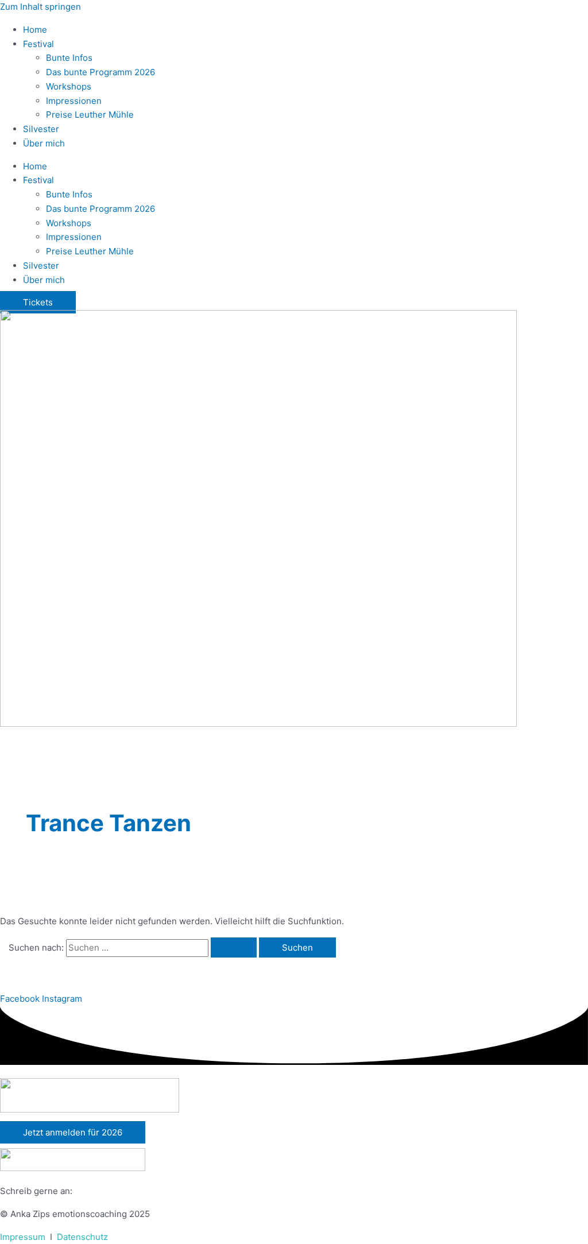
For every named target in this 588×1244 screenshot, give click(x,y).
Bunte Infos (69, 57)
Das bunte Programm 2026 (100, 72)
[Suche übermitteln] (234, 947)
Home (35, 29)
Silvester (41, 128)
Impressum (22, 1236)
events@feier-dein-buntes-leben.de (148, 1190)
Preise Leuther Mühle (90, 114)
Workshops (68, 86)
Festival (38, 43)
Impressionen (74, 100)
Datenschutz (82, 1236)
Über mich (44, 143)
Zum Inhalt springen (40, 6)
